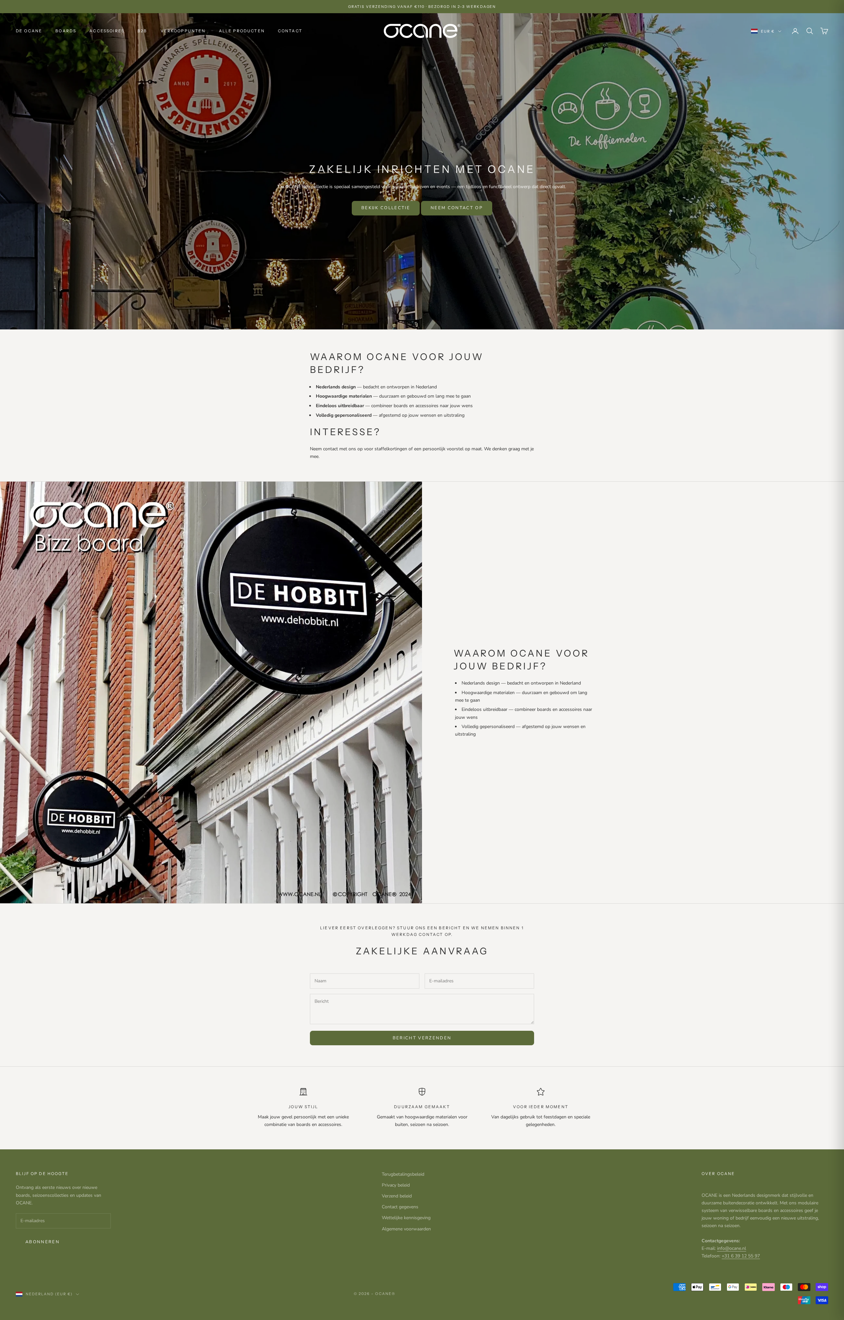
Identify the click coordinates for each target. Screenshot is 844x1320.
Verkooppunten (183, 30)
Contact (290, 30)
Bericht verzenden (422, 1038)
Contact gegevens (400, 1207)
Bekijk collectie (385, 208)
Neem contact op (457, 208)
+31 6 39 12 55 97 (741, 1256)
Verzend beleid (397, 1196)
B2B (142, 30)
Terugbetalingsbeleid (403, 1174)
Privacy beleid (396, 1185)
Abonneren (42, 1242)
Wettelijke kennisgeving (406, 1218)
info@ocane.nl (731, 1248)
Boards (65, 30)
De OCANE (29, 30)
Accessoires (106, 30)
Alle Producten (242, 30)
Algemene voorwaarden (406, 1229)
